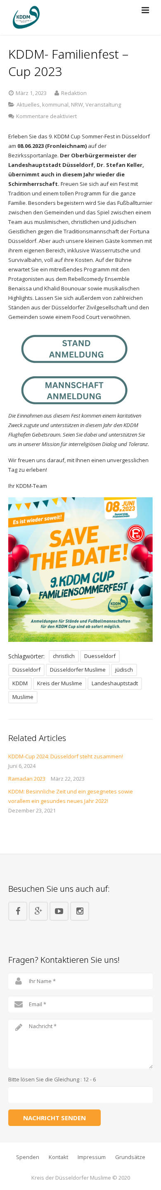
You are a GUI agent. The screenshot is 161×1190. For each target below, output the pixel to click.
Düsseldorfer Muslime (78, 669)
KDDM (20, 683)
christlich (64, 656)
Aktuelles (28, 104)
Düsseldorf (26, 669)
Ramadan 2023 (26, 778)
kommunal (55, 104)
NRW (77, 104)
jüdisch (124, 669)
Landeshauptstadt (115, 683)
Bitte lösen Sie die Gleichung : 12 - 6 (52, 1079)
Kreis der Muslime (59, 683)
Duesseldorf (100, 656)
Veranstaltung (103, 104)
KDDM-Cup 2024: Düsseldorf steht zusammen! (65, 756)
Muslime (22, 697)
